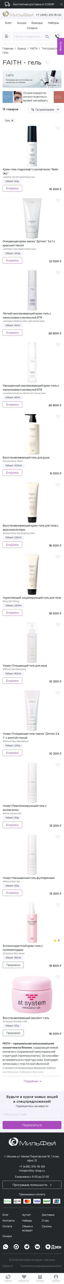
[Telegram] (27, 1246)
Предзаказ (13, 965)
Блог (6, 1215)
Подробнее (31, 1081)
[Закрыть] (61, 4)
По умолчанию (44, 109)
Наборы (27, 1220)
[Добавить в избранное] (47, 63)
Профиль (56, 1280)
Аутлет (26, 1215)
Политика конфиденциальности (40, 1266)
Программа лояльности (30, 1185)
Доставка (48, 1215)
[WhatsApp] (5, 1246)
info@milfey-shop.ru (32, 1170)
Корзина (40, 1280)
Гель (9, 120)
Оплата (7, 1226)
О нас (45, 1220)
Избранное (24, 1280)
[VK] (37, 1246)
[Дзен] (53, 1246)
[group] (25, 97)
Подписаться (32, 1125)
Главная (8, 1280)
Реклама (52, 85)
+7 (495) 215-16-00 (48, 15)
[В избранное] (57, 128)
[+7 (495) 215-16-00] (57, 36)
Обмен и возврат (27, 1228)
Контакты (9, 1220)
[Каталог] (7, 36)
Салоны (47, 1226)
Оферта (8, 1266)
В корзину (12, 188)
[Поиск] (47, 36)
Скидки (7, 1236)
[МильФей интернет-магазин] (18, 13)
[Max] (16, 1246)
